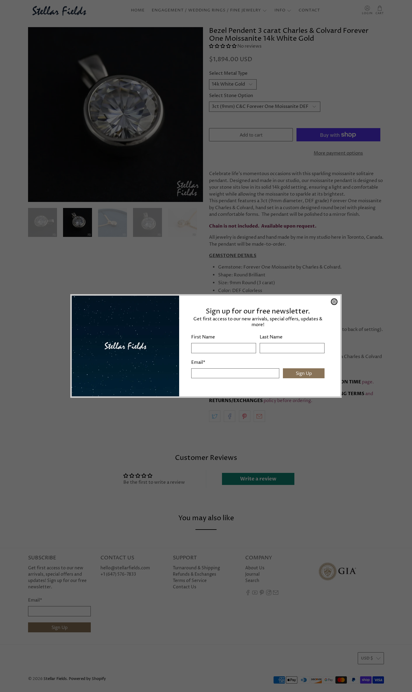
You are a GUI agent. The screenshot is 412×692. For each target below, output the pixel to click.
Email (198, 362)
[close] (334, 302)
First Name (203, 337)
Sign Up (304, 373)
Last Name (271, 337)
